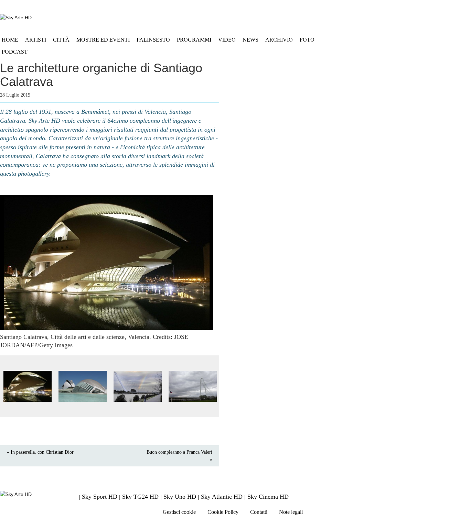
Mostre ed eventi (103, 40)
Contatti (258, 512)
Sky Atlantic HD (222, 496)
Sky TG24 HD (140, 496)
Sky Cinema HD (268, 496)
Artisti (35, 40)
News (250, 40)
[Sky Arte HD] (16, 17)
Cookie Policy (222, 512)
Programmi (194, 40)
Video (227, 40)
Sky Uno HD (179, 496)
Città (61, 40)
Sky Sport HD (99, 496)
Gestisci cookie (179, 512)
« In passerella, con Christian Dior (40, 452)
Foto (307, 40)
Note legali (291, 512)
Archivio (279, 40)
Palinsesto (153, 40)
